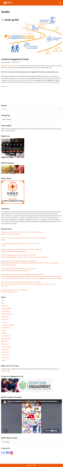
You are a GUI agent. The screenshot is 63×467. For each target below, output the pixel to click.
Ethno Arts (5, 284)
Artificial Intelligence (8, 251)
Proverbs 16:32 (5, 371)
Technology (12, 265)
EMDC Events (5, 355)
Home (2, 300)
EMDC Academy (6, 347)
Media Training (22, 284)
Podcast (4, 322)
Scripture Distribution (29, 257)
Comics (4, 245)
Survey (16, 292)
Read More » (4, 86)
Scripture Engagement (20, 251)
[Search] (60, 109)
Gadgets (46, 276)
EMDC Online (5, 317)
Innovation (52, 276)
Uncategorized (6, 336)
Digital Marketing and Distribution (11, 263)
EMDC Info (5, 344)
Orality (19, 278)
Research (42, 263)
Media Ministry (12, 278)
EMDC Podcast (6, 357)
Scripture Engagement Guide (15, 59)
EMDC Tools (5, 352)
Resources (5, 319)
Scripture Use (5, 265)
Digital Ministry (26, 263)
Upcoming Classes (6, 338)
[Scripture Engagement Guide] (31, 36)
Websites (4, 333)
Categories (4, 306)
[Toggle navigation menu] (60, 3)
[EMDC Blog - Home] (8, 2)
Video (49, 284)
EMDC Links (4, 341)
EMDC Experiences (7, 314)
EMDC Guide (5, 349)
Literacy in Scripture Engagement (11, 234)
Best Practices (18, 257)
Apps (3, 240)
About (3, 303)
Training (45, 284)
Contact (3, 360)
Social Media (5, 327)
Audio (4, 276)
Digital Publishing (35, 263)
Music (28, 284)
